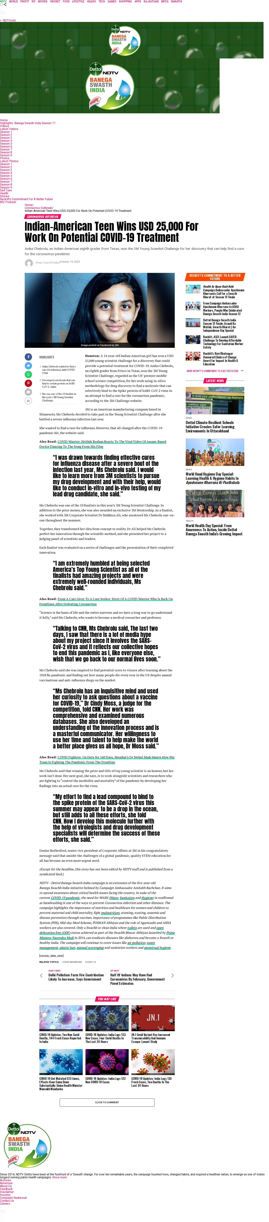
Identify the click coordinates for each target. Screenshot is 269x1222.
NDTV (3, 1)
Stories (4, 196)
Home (4, 120)
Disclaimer (7, 1192)
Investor (5, 1195)
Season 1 (6, 132)
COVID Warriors (72, 962)
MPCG (165, 1)
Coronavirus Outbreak (39, 208)
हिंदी (33, 1)
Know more (59, 1177)
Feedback (6, 1189)
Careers (5, 1203)
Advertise (6, 1183)
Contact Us (7, 1200)
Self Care (6, 190)
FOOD (66, 1)
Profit (24, 1)
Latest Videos (9, 129)
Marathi (176, 1)
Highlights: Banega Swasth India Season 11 (27, 123)
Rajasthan (151, 1)
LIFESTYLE (78, 1)
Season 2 (6, 135)
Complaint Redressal (13, 1198)
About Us (6, 1186)
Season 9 (6, 155)
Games (112, 1)
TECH (102, 1)
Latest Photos (9, 161)
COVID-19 (90, 962)
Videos (4, 126)
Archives (5, 1180)
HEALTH (91, 1)
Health (4, 193)
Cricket (55, 1)
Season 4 (6, 140)
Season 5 (6, 143)
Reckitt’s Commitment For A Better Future (26, 199)
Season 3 (6, 137)
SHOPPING (125, 1)
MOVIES (42, 1)
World (13, 1)
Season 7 (6, 149)
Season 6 (6, 146)
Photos (4, 158)
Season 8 (6, 152)
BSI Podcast (8, 202)
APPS (137, 1)
